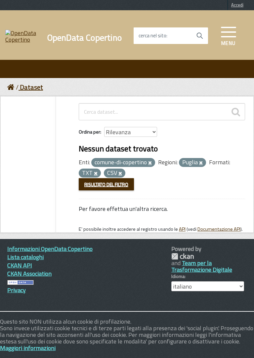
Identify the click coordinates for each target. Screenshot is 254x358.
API (182, 229)
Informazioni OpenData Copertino (50, 248)
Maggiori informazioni (28, 347)
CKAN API (19, 265)
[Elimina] (150, 163)
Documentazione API (218, 229)
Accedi (237, 5)
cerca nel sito (152, 35)
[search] (236, 112)
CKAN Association (29, 273)
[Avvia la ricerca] (199, 35)
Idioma (178, 276)
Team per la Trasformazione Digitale (201, 266)
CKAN (182, 256)
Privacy (16, 290)
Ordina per (89, 131)
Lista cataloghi (25, 257)
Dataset (31, 87)
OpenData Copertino (84, 37)
